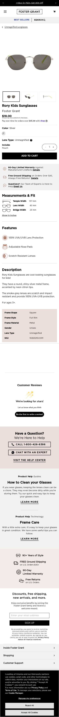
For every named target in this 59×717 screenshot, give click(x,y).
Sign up (29, 623)
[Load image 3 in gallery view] (47, 97)
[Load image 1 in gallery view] (11, 97)
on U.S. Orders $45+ (29, 565)
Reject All (29, 706)
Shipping (5, 118)
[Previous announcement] (3, 3)
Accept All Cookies (29, 713)
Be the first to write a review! (29, 414)
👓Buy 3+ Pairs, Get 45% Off (29, 3)
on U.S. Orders (32, 583)
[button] (5, 12)
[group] (29, 648)
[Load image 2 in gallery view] (29, 97)
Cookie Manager (16, 693)
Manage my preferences (29, 698)
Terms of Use (10, 690)
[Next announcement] (55, 3)
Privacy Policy (37, 688)
